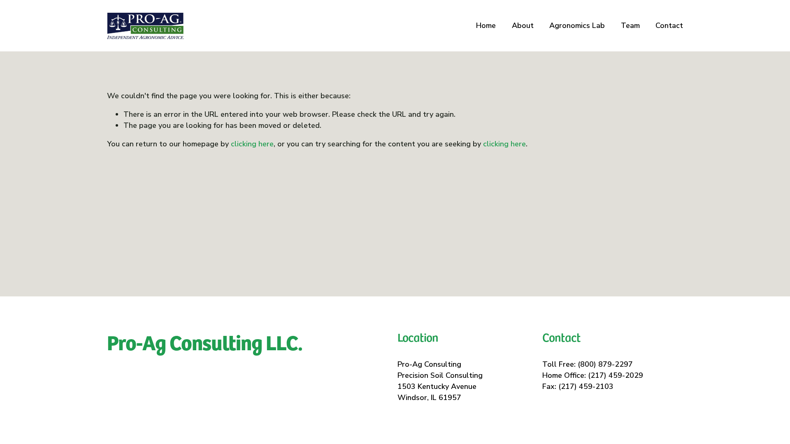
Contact (669, 25)
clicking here (252, 144)
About (523, 25)
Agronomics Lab (577, 25)
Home (486, 25)
